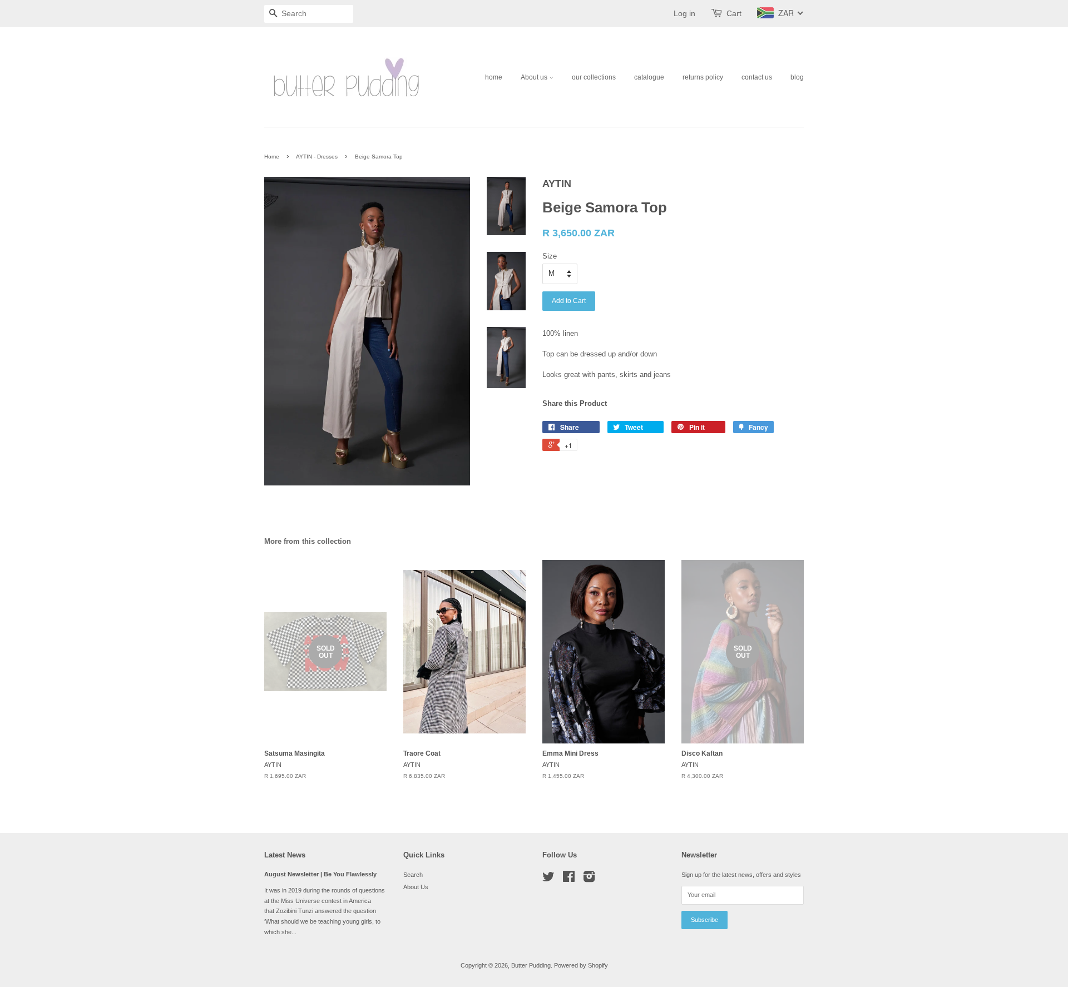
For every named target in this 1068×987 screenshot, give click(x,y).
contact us (756, 77)
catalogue (649, 77)
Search (413, 874)
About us (535, 77)
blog (797, 77)
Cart (733, 13)
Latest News (284, 855)
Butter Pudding (531, 965)
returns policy (703, 77)
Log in (684, 13)
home (493, 77)
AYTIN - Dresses (317, 156)
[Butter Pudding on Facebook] (568, 879)
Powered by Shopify (581, 965)
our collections (594, 77)
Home (271, 156)
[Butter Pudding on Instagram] (589, 879)
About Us (415, 887)
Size (549, 256)
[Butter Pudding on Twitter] (548, 879)
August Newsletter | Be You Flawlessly (320, 874)
